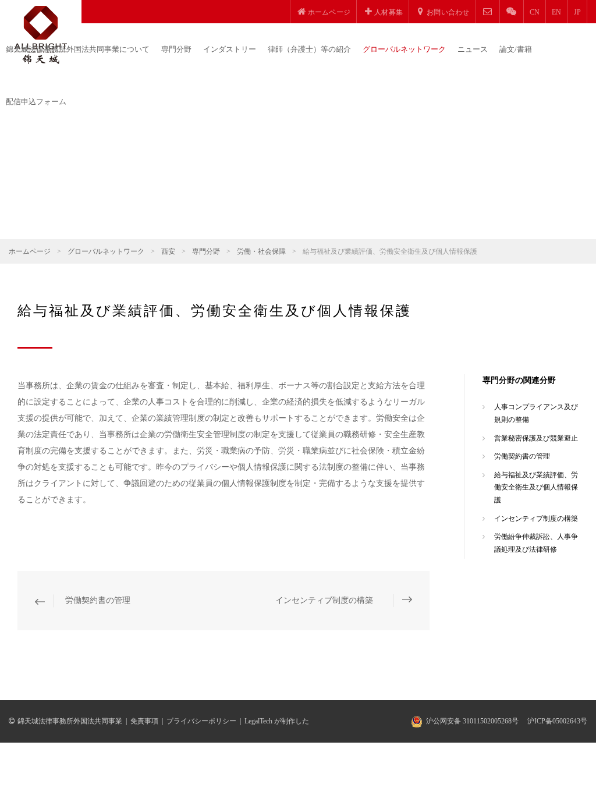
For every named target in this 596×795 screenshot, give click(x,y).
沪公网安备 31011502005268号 (472, 721)
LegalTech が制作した (276, 721)
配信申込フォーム (36, 101)
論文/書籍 (515, 49)
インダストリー (229, 49)
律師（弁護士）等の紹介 (309, 49)
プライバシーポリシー (201, 721)
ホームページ (30, 251)
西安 (168, 251)
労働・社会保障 (261, 251)
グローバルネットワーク (404, 49)
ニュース (472, 49)
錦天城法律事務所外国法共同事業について (78, 49)
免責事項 (144, 721)
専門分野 (176, 49)
